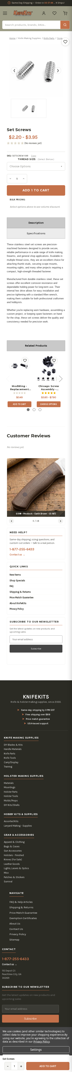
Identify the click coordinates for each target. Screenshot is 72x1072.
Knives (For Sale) (13, 859)
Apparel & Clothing (14, 842)
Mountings (9, 787)
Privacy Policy (17, 608)
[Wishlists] (54, 13)
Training (8, 766)
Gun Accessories (13, 850)
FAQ (11, 586)
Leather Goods (12, 864)
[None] (38, 379)
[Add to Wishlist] (65, 42)
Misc (6, 872)
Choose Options (48, 404)
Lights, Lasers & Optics (16, 868)
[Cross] (48, 379)
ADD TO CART (48, 1066)
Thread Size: (36, 159)
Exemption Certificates (23, 918)
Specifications (36, 233)
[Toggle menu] (5, 13)
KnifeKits (36, 696)
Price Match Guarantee (21, 597)
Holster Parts (11, 791)
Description (36, 222)
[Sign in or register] (43, 13)
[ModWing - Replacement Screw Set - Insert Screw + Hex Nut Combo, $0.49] (19, 366)
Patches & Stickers (14, 877)
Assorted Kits (11, 821)
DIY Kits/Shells (12, 805)
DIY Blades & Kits (13, 744)
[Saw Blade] (53, 379)
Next (60, 378)
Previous (7, 378)
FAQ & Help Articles (21, 902)
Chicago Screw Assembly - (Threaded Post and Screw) (49, 388)
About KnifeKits (18, 603)
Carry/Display (11, 762)
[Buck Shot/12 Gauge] (43, 379)
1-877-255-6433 (22, 549)
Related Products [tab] (36, 345)
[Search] (65, 25)
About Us (14, 923)
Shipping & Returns (20, 591)
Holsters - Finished (14, 855)
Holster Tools (11, 796)
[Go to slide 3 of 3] (40, 409)
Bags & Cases (12, 846)
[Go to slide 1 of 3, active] (28, 409)
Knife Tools (10, 757)
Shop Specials (17, 580)
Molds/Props (11, 800)
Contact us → (17, 554)
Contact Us (16, 929)
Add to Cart (19, 404)
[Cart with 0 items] (65, 13)
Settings (36, 1050)
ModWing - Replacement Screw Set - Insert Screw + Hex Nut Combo (19, 388)
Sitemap (14, 939)
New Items (15, 574)
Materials (9, 783)
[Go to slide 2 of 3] (34, 409)
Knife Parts (9, 753)
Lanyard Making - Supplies (18, 825)
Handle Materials (13, 749)
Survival (8, 881)
